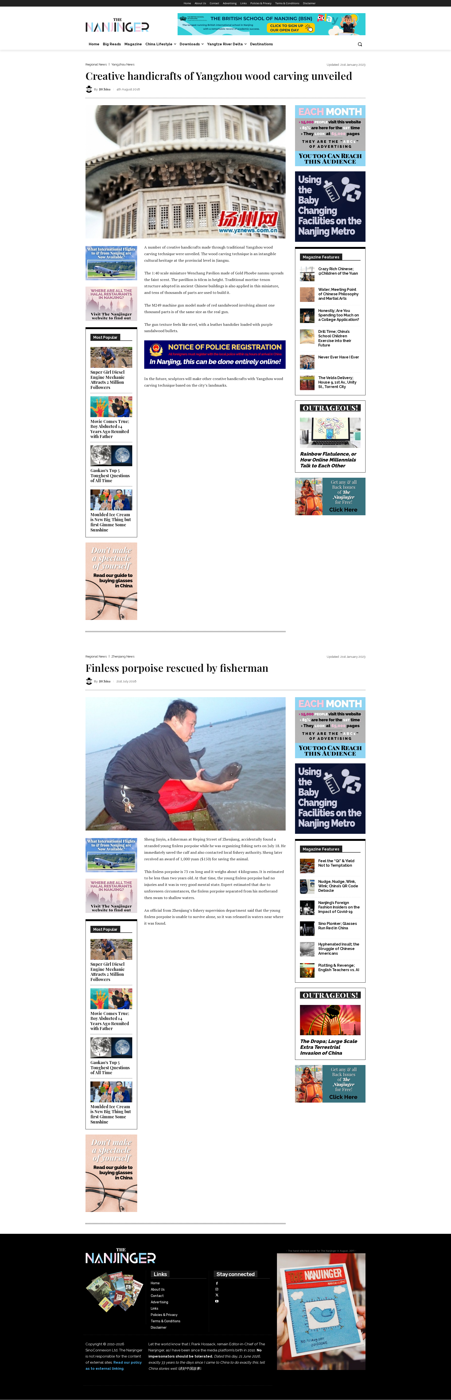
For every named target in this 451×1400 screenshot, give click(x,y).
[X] (217, 1295)
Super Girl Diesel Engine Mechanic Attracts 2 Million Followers (107, 379)
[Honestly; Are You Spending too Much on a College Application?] (307, 315)
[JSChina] (90, 89)
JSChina (104, 89)
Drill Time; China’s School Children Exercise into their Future (334, 338)
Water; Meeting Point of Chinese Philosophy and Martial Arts (338, 294)
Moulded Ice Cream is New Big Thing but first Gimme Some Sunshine (110, 522)
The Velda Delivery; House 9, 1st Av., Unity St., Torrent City (337, 382)
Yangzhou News (122, 64)
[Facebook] (217, 1283)
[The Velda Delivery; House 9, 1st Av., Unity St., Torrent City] (307, 383)
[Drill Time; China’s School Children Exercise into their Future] (307, 336)
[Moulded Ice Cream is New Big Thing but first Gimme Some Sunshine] (111, 499)
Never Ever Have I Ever (338, 357)
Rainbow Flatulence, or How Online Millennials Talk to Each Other (328, 460)
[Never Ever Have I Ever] (307, 362)
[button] (359, 44)
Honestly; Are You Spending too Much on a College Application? (338, 315)
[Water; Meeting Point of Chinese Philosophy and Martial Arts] (307, 294)
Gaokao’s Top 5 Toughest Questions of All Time (110, 475)
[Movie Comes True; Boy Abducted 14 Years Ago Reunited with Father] (111, 406)
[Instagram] (217, 1289)
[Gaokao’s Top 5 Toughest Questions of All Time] (111, 455)
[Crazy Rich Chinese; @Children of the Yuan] (307, 274)
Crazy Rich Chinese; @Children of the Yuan (338, 271)
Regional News (96, 64)
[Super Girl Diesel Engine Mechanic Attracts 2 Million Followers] (111, 357)
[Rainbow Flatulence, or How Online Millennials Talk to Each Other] (330, 433)
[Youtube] (217, 1301)
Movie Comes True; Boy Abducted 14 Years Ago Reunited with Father (109, 429)
